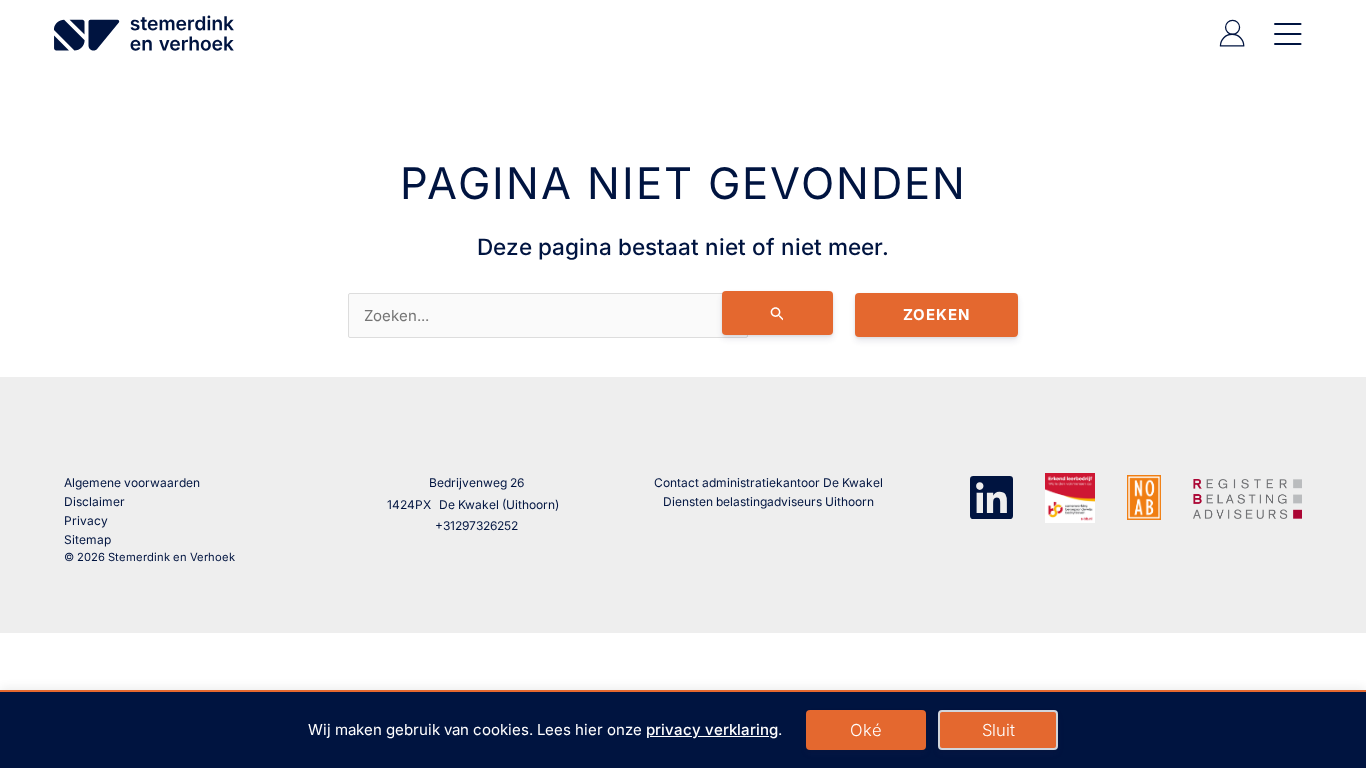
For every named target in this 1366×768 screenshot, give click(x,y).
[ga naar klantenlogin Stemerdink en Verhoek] (1232, 41)
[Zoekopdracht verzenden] (778, 313)
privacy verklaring (712, 729)
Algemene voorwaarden (132, 482)
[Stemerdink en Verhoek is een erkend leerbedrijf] (1070, 498)
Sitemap (87, 539)
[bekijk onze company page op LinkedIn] (991, 495)
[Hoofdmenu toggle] (1284, 33)
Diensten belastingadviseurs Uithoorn (768, 501)
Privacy (86, 520)
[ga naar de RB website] (1247, 496)
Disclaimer (94, 501)
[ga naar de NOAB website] (1144, 496)
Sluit (998, 730)
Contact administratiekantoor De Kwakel (768, 482)
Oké (866, 730)
